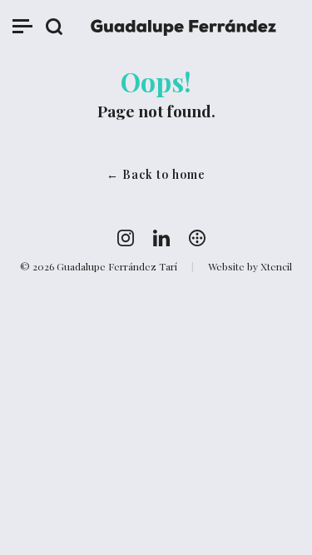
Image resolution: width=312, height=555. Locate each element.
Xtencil (276, 266)
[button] (22, 29)
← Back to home (156, 174)
